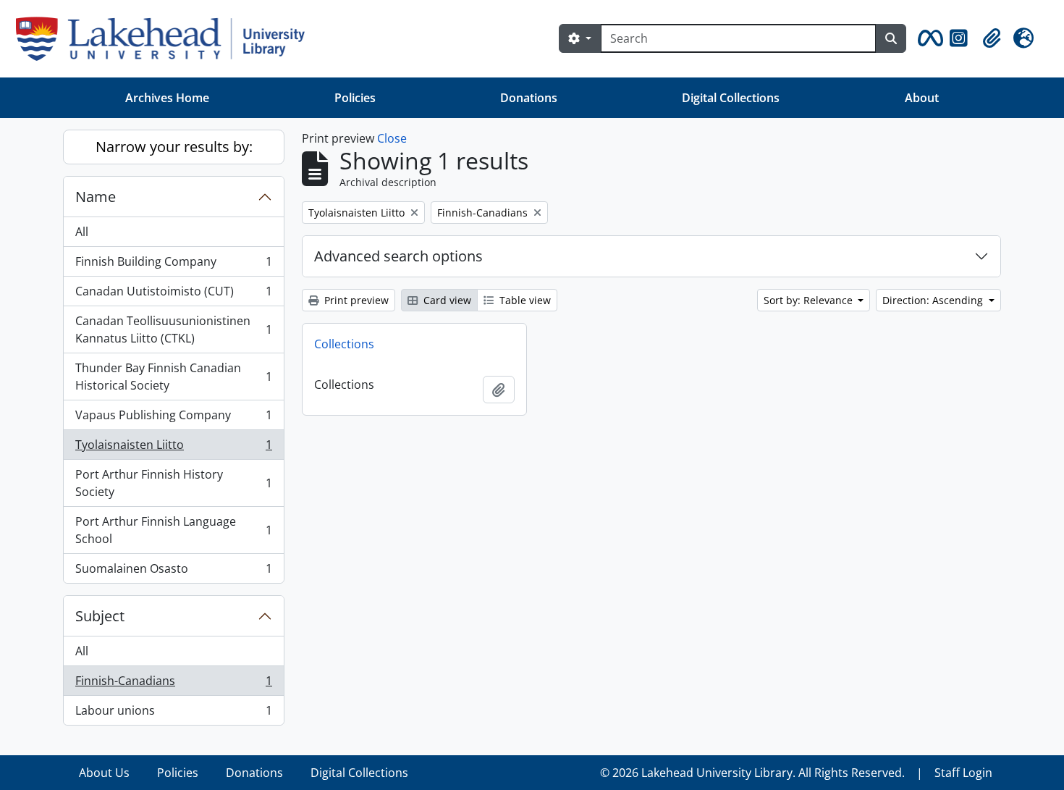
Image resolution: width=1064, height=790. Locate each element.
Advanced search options (398, 256)
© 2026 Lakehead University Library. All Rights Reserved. (752, 773)
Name (95, 196)
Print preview (355, 300)
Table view (524, 300)
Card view (446, 300)
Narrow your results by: (174, 146)
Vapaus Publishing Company (173, 418)
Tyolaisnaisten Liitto (173, 448)
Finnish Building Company (173, 265)
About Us (104, 773)
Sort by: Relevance (810, 300)
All (81, 232)
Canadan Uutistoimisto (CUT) (173, 294)
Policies (355, 98)
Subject (99, 616)
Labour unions (173, 713)
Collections (344, 344)
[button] (928, 38)
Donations (528, 98)
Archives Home (167, 98)
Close (392, 138)
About (922, 98)
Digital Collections (731, 98)
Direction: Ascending (934, 300)
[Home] (166, 39)
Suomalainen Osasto (173, 571)
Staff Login (963, 773)
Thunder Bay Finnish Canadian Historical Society (173, 376)
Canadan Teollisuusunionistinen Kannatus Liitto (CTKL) (173, 329)
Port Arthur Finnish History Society (173, 483)
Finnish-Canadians (173, 684)
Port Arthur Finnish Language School (173, 530)
